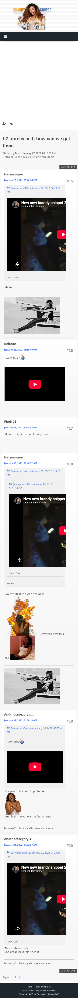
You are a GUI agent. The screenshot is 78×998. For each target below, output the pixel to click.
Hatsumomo (13, 174)
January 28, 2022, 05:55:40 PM (20, 349)
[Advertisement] (39, 79)
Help (29, 986)
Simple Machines (48, 990)
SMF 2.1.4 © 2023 (30, 990)
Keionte (10, 344)
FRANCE (10, 422)
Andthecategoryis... (19, 714)
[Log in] (12, 124)
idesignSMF (53, 994)
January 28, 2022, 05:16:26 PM (20, 180)
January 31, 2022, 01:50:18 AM (20, 720)
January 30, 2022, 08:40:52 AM (20, 463)
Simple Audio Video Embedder (32, 994)
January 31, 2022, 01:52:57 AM (20, 844)
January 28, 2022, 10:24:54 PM (20, 427)
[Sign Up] (4, 124)
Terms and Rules (42, 986)
